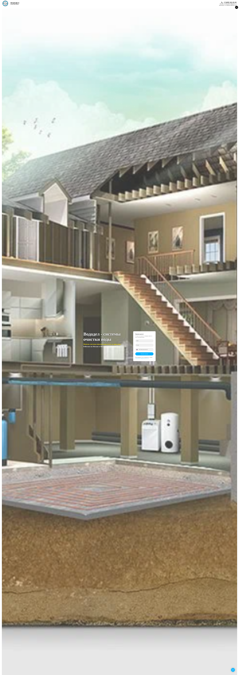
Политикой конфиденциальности (142, 358)
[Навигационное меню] (236, 7)
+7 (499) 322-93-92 (230, 2)
